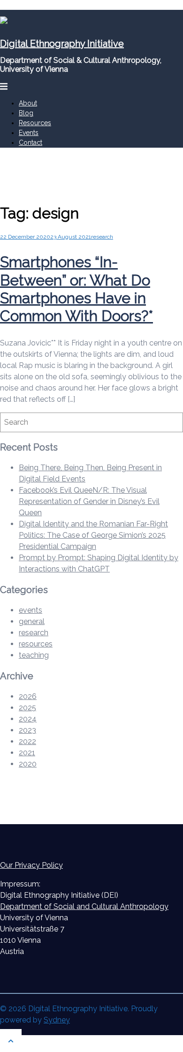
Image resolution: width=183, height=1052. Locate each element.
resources (36, 643)
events (30, 610)
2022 (27, 741)
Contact (30, 142)
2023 (27, 730)
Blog (26, 113)
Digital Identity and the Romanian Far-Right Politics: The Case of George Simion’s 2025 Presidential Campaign (93, 535)
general (32, 621)
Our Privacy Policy (31, 865)
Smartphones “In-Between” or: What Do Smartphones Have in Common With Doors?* (76, 288)
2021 (27, 752)
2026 (28, 696)
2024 (28, 718)
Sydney (57, 1019)
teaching (34, 655)
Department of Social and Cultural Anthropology (84, 906)
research (102, 236)
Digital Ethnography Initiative (62, 43)
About (28, 103)
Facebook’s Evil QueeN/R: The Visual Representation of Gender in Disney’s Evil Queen (89, 501)
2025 (27, 707)
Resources (35, 123)
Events (28, 132)
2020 (28, 763)
